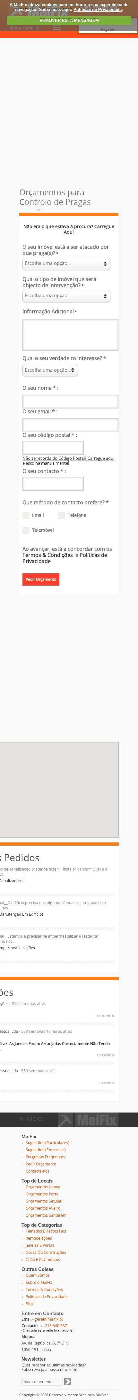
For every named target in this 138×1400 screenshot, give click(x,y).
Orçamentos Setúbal (44, 1201)
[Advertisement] (69, 110)
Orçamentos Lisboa (43, 1187)
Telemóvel (43, 530)
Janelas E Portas (40, 1245)
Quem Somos (38, 1275)
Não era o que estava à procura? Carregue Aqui (68, 229)
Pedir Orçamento (41, 1164)
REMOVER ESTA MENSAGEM (69, 20)
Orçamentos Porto (42, 1194)
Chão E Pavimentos (43, 1259)
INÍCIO (33, 1119)
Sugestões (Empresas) (46, 1150)
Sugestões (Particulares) (47, 1143)
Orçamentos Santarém (46, 1215)
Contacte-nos (37, 1171)
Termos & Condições (48, 555)
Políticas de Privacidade (97, 9)
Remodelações (39, 1238)
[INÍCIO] (88, 1125)
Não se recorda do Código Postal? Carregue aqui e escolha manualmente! (68, 461)
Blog (30, 1304)
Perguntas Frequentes (45, 1157)
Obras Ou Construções (46, 1252)
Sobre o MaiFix (39, 1282)
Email (38, 515)
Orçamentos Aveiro (43, 1208)
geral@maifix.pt (49, 1319)
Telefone (77, 515)
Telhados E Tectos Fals (46, 1231)
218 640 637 (56, 1326)
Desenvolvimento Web (68, 1395)
